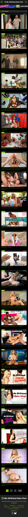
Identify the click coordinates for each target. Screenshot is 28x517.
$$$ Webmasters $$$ (18, 507)
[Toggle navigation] (1, 2)
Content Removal (14, 508)
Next (20, 490)
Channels (12, 505)
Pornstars (21, 505)
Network (7, 507)
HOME (5, 505)
